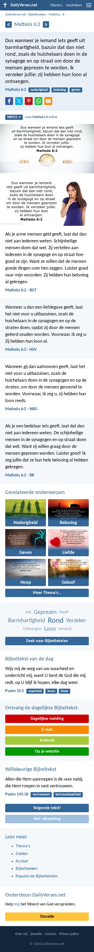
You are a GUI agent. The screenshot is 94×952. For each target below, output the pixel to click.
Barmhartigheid (26, 621)
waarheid (35, 691)
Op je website (47, 751)
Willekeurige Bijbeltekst (30, 769)
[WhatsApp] (40, 101)
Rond (55, 621)
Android (47, 740)
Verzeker (76, 621)
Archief (22, 861)
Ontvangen (32, 629)
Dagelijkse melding (47, 719)
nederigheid (39, 90)
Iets (28, 612)
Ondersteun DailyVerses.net (35, 895)
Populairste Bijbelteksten (37, 876)
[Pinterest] (30, 103)
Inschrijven (74, 5)
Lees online (41, 117)
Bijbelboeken (37, 14)
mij (17, 904)
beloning (60, 90)
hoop (64, 691)
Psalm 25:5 (14, 691)
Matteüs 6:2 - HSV (21, 350)
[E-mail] (49, 103)
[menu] (89, 7)
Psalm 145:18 (16, 794)
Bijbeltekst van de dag (29, 659)
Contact (50, 934)
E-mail (47, 730)
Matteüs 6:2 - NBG (21, 409)
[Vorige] (8, 24)
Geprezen (45, 612)
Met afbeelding (47, 819)
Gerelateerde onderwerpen (35, 492)
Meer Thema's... (47, 593)
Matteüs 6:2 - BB (19, 475)
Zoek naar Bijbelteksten (47, 641)
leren (51, 691)
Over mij (21, 934)
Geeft (64, 612)
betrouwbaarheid (68, 794)
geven (76, 90)
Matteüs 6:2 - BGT (21, 290)
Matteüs (54, 14)
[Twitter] (20, 103)
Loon (50, 629)
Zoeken (22, 854)
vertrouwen (41, 794)
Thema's (56, 5)
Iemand (64, 629)
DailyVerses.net (15, 14)
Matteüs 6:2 (15, 90)
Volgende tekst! (47, 808)
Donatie (47, 917)
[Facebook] (10, 103)
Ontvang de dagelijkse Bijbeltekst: (42, 708)
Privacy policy (69, 934)
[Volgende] (46, 24)
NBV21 (12, 117)
